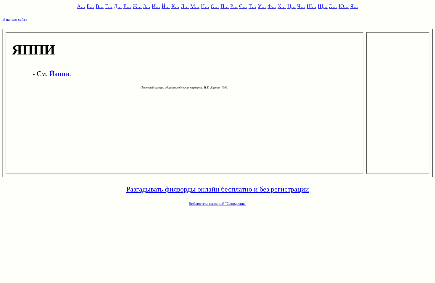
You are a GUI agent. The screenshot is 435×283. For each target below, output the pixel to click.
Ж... (137, 5)
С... (243, 5)
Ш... (311, 5)
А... (81, 5)
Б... (90, 5)
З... (146, 5)
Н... (205, 5)
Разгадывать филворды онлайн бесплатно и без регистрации (217, 189)
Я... (354, 5)
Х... (282, 5)
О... (215, 5)
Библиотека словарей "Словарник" (217, 203)
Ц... (291, 5)
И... (156, 5)
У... (262, 5)
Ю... (344, 5)
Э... (333, 5)
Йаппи (59, 73)
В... (100, 5)
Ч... (301, 5)
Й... (166, 5)
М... (194, 5)
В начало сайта (14, 19)
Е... (127, 5)
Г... (108, 5)
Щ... (323, 5)
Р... (234, 5)
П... (224, 5)
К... (175, 5)
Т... (252, 5)
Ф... (272, 5)
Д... (118, 5)
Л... (185, 5)
